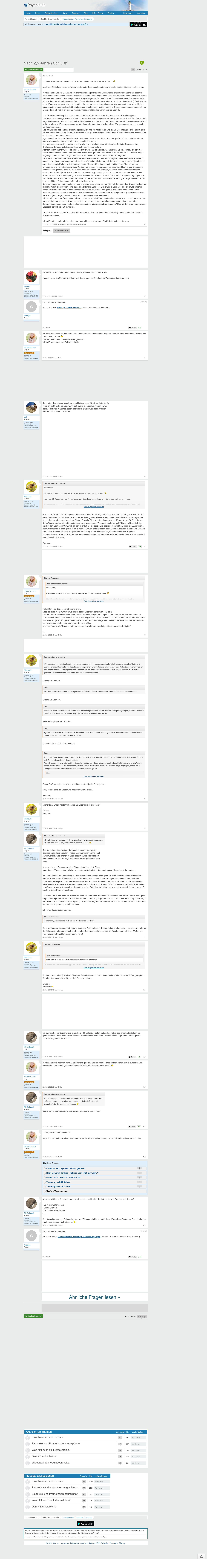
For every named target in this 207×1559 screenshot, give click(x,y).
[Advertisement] (94, 1012)
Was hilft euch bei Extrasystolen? (51, 1450)
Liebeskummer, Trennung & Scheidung (77, 1517)
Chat (86, 13)
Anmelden (141, 13)
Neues (37, 13)
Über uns (56, 1543)
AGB (98, 1543)
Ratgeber (75, 13)
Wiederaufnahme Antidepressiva (50, 1462)
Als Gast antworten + (33, 69)
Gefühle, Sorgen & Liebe (50, 1517)
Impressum (65, 1543)
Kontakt (49, 1543)
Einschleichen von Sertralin (47, 1437)
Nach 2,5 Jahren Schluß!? (46, 63)
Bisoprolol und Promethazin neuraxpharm (56, 1443)
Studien (111, 13)
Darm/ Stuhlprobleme (44, 1456)
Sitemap (122, 1543)
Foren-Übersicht (31, 1517)
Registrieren (128, 13)
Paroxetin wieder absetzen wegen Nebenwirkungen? (62, 1487)
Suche (65, 13)
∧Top (201, 1556)
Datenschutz (74, 1543)
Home (28, 13)
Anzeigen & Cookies (87, 1543)
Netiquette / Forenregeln (109, 1543)
